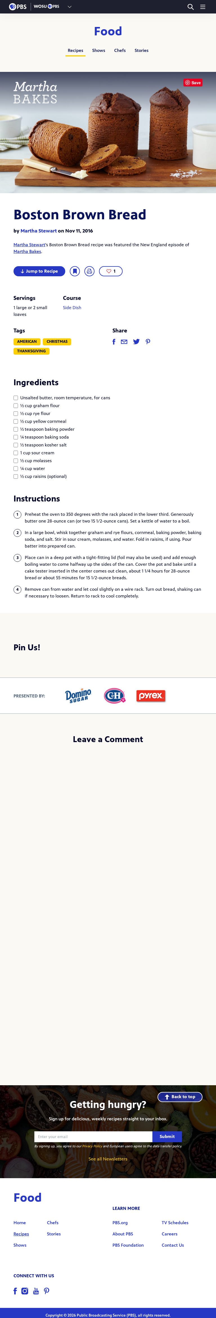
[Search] (190, 7)
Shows (98, 50)
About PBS (122, 1234)
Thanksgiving (31, 351)
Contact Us (173, 1245)
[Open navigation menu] (203, 6)
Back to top (183, 1096)
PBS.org (120, 1222)
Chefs (120, 50)
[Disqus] (108, 824)
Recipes (75, 50)
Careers (169, 1234)
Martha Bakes (27, 251)
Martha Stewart (39, 231)
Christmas (57, 341)
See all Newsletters (108, 1159)
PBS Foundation (128, 1245)
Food (108, 31)
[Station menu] (70, 7)
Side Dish (72, 307)
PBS (17, 6)
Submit (167, 1136)
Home (20, 1222)
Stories (141, 50)
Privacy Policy (92, 1146)
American (27, 341)
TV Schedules (175, 1222)
